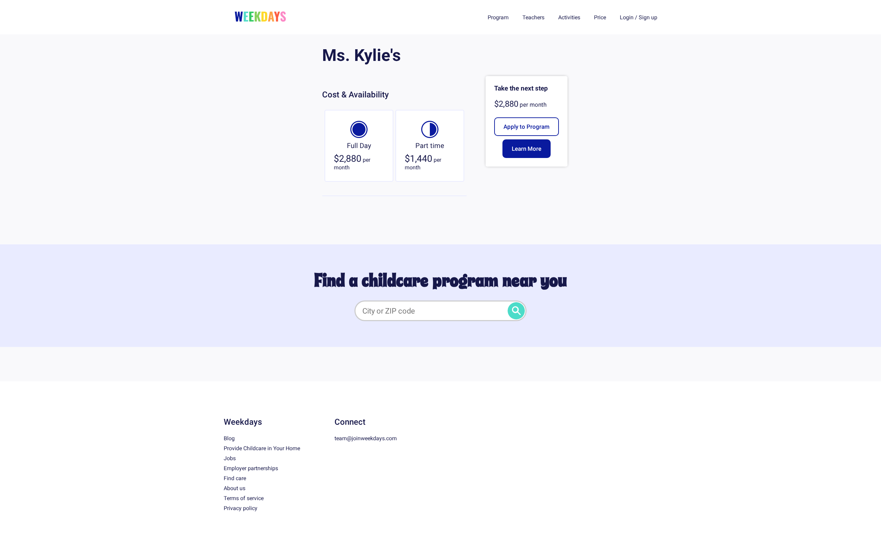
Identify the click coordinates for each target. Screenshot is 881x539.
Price (600, 17)
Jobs (230, 458)
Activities (569, 17)
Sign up (648, 17)
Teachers (533, 17)
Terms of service (244, 498)
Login (627, 17)
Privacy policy (240, 508)
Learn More (526, 148)
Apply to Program (526, 126)
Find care (235, 478)
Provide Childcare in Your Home (262, 448)
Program (498, 17)
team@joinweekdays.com (366, 438)
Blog (229, 438)
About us (234, 488)
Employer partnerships (251, 468)
